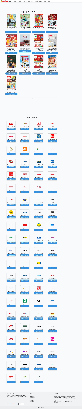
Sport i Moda (30, 1)
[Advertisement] (31, 6)
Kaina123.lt (11, 403)
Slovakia (68, 397)
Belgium (68, 396)
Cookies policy (32, 396)
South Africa (56, 402)
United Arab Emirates (58, 398)
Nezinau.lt (16, 403)
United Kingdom (62, 400)
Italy (58, 400)
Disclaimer (32, 400)
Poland (72, 397)
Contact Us (32, 401)
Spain (58, 394)
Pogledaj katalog (11, 31)
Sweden (71, 398)
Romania (68, 400)
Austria (59, 396)
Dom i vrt (25, 1)
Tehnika (19, 1)
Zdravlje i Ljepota (38, 1)
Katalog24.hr (42, 407)
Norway (68, 398)
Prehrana (14, 1)
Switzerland (61, 394)
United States (56, 401)
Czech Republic (64, 397)
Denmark (64, 398)
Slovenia (59, 397)
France (65, 396)
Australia (66, 401)
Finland (74, 398)
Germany (71, 394)
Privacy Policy (32, 397)
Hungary (55, 400)
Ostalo (45, 1)
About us (31, 395)
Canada (71, 400)
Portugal (55, 397)
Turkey (55, 394)
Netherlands (72, 396)
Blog (49, 1)
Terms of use (32, 399)
